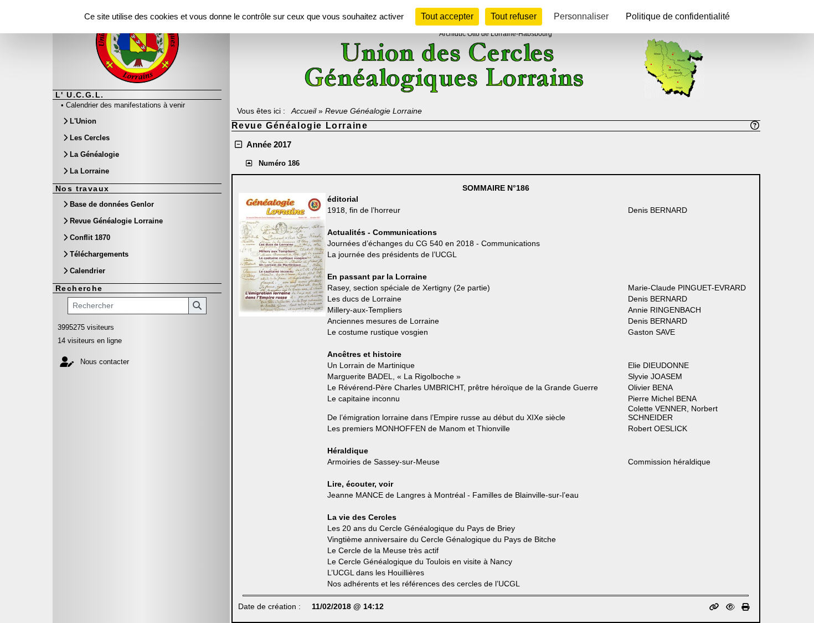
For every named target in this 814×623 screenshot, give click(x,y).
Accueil (304, 110)
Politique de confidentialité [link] (678, 16)
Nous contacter (103, 362)
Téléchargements (99, 254)
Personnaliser (581, 16)
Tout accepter (447, 16)
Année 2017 (268, 144)
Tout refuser (514, 16)
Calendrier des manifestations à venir (125, 105)
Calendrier (87, 271)
